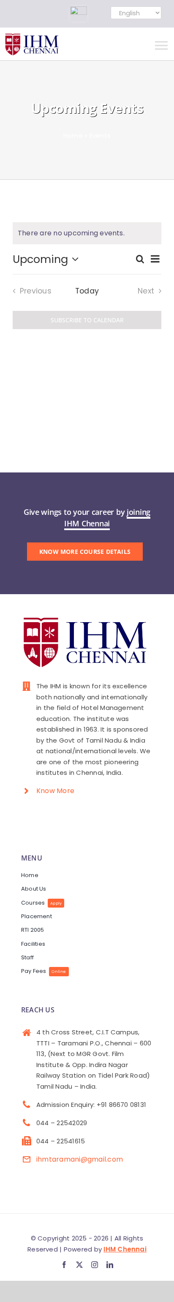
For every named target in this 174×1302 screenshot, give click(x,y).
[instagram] (94, 1264)
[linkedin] (109, 1264)
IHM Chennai (125, 1249)
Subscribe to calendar (87, 320)
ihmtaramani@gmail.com (79, 1159)
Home (73, 135)
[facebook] (64, 1264)
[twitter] (79, 1264)
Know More (55, 791)
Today (87, 291)
